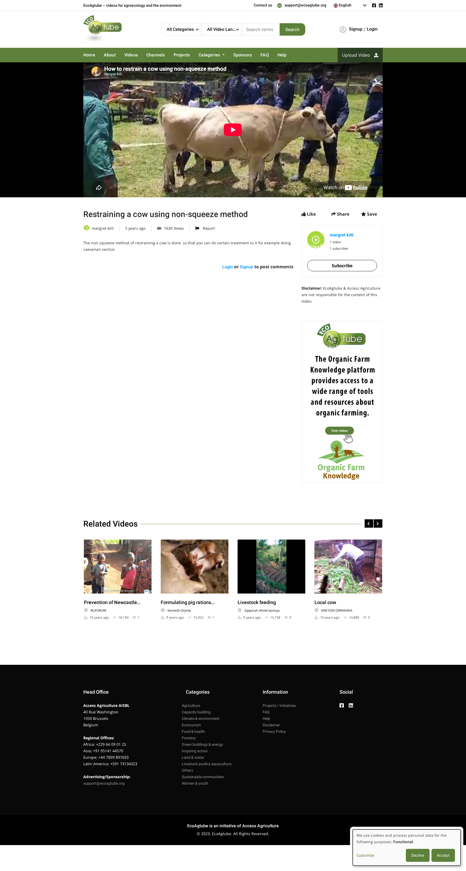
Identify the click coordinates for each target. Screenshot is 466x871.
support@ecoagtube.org (305, 5)
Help (282, 54)
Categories (209, 54)
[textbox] (350, 5)
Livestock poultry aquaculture (206, 764)
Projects (182, 54)
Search (292, 29)
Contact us (263, 5)
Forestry (189, 738)
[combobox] (350, 5)
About (110, 54)
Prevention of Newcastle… (112, 602)
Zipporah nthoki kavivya (262, 610)
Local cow (325, 602)
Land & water (193, 757)
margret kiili (103, 228)
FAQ (265, 54)
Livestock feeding (257, 602)
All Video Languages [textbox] (224, 29)
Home (89, 54)
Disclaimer (271, 725)
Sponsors (242, 54)
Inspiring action (195, 751)
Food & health (193, 731)
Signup (355, 29)
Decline (417, 855)
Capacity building (196, 712)
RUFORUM (98, 610)
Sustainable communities (203, 777)
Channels (155, 54)
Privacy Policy (274, 731)
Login (372, 29)
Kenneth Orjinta (179, 610)
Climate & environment (201, 718)
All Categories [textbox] (180, 29)
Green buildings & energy (202, 744)
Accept (443, 855)
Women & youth (195, 783)
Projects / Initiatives (279, 705)
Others (187, 770)
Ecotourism (191, 725)
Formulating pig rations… (188, 602)
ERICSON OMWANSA (336, 610)
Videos (131, 54)
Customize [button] (365, 855)
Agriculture (191, 705)
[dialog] (407, 847)
